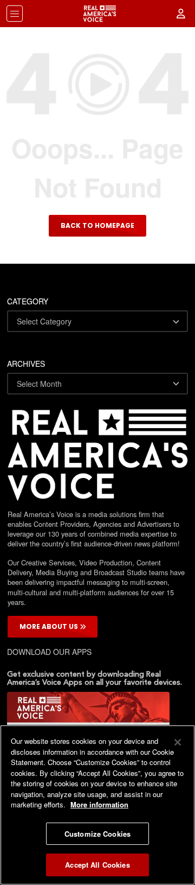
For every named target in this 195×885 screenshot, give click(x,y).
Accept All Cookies (97, 864)
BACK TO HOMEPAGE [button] (97, 225)
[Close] (178, 742)
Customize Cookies (97, 834)
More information (99, 804)
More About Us (50, 626)
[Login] (181, 13)
